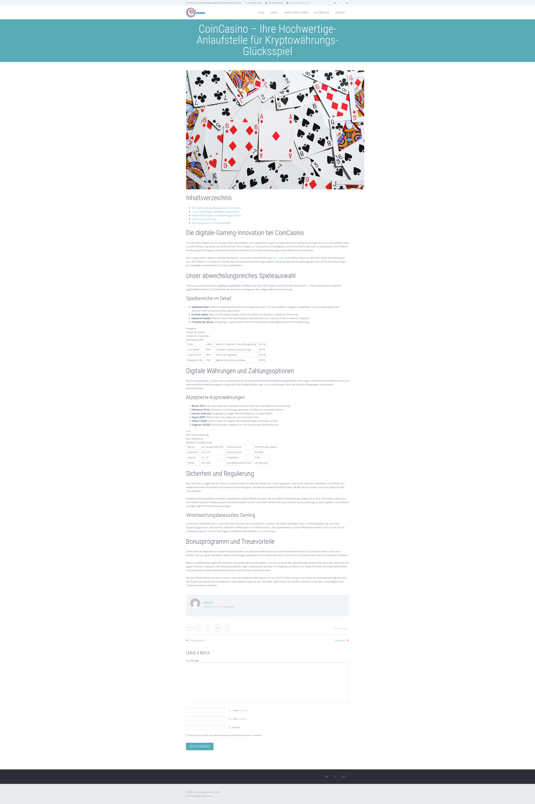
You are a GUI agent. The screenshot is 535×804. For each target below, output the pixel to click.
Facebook (198, 627)
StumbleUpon (226, 627)
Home (261, 12)
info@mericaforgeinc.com (299, 3)
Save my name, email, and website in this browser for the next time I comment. (225, 735)
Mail (239, 718)
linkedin (347, 3)
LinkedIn (217, 627)
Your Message (192, 660)
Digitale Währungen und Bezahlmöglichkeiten (216, 215)
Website (236, 727)
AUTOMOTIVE (321, 12)
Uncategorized (227, 606)
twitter (335, 3)
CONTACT (340, 12)
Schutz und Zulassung (204, 219)
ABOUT (274, 12)
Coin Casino (278, 257)
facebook (341, 3)
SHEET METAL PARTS (296, 12)
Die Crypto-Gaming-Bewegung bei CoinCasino (216, 207)
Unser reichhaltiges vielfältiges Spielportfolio (215, 211)
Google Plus (208, 627)
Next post (340, 640)
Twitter (189, 627)
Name (240, 710)
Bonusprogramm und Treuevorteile (211, 223)
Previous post (196, 640)
